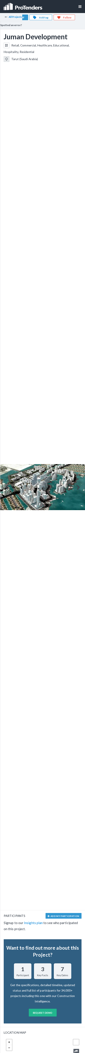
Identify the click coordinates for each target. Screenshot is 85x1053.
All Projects (15, 16)
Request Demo (43, 1012)
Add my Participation (64, 916)
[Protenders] (23, 5)
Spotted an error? (11, 25)
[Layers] (76, 1042)
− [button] (9, 1048)
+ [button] (9, 1042)
